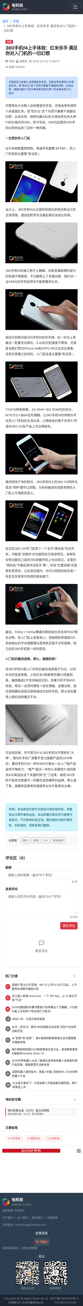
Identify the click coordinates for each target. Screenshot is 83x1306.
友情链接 (52, 1217)
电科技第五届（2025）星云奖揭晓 (28, 1112)
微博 (35, 840)
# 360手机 (14, 1138)
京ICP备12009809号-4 (64, 1298)
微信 (25, 840)
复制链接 (58, 840)
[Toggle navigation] (75, 7)
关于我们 (7, 1217)
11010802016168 (65, 1302)
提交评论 (69, 926)
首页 (5, 21)
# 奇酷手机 (34, 1138)
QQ (45, 840)
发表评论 (11, 889)
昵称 (8, 867)
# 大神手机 (53, 1138)
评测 (16, 21)
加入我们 (22, 1217)
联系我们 (37, 1217)
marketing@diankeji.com (30, 1224)
